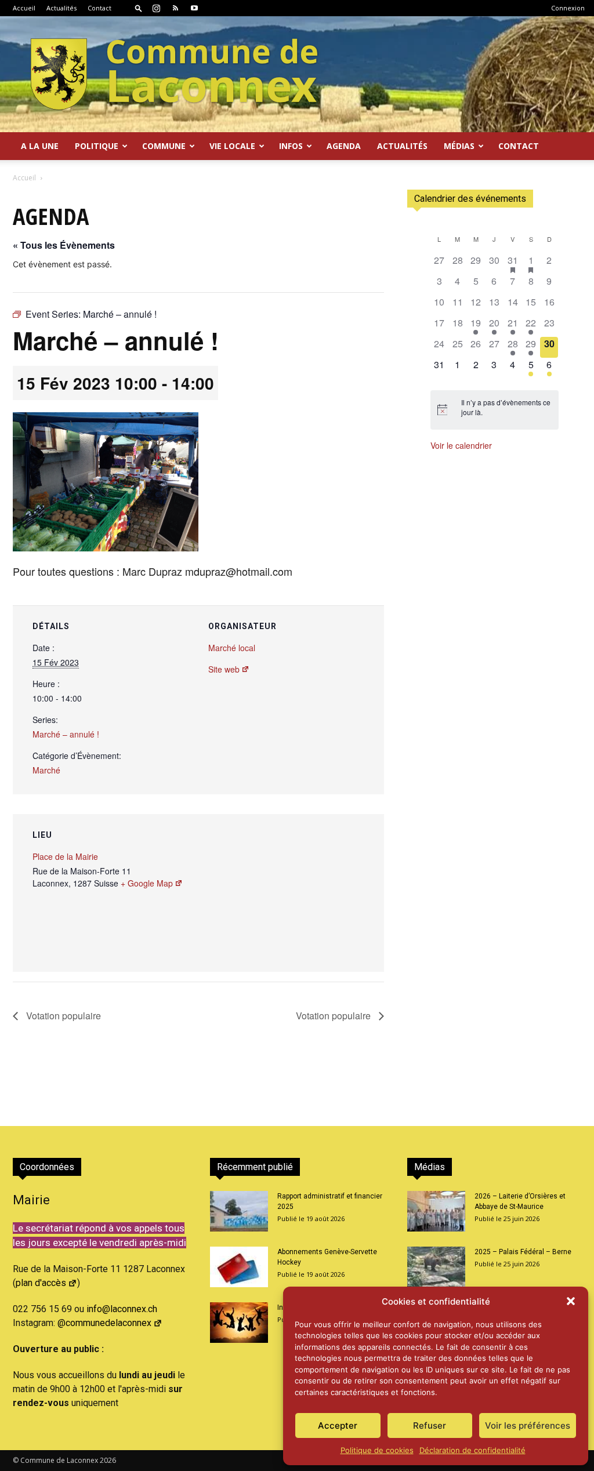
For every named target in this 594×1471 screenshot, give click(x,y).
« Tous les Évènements (64, 245)
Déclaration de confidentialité (472, 1450)
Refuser (429, 1425)
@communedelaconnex (104, 1322)
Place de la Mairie (65, 856)
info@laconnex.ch (121, 1308)
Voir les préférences (527, 1425)
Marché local (231, 647)
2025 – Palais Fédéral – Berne (523, 1252)
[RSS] (175, 8)
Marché (46, 770)
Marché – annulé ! (65, 734)
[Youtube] (194, 8)
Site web (224, 669)
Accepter (337, 1425)
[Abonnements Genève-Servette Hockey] (239, 1267)
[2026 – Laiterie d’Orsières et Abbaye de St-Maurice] (436, 1211)
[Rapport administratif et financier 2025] (239, 1211)
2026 (108, 1460)
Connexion (568, 7)
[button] (571, 1301)
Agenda (344, 145)
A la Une (40, 145)
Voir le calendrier (461, 445)
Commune (164, 145)
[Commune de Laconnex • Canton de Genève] (174, 74)
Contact (99, 7)
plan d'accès (41, 1282)
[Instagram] (156, 8)
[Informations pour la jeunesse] (239, 1322)
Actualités (61, 7)
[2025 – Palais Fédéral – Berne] (436, 1267)
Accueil (24, 7)
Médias (459, 145)
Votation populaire (62, 1015)
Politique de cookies (377, 1450)
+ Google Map (147, 883)
